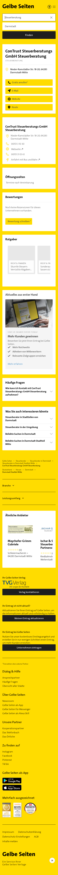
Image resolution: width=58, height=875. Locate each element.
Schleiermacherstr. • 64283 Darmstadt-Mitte (20, 548)
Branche (6, 485)
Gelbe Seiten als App (12, 705)
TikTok (5, 764)
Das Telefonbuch (10, 732)
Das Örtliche (8, 736)
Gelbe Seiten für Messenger (16, 709)
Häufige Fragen (10, 681)
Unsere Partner (12, 722)
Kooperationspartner (13, 728)
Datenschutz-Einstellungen (16, 836)
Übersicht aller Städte (13, 686)
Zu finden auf (11, 745)
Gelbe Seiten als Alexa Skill (15, 713)
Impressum (8, 832)
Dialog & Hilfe (11, 671)
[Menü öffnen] (54, 6)
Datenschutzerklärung (29, 832)
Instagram (7, 751)
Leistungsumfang (11, 498)
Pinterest (7, 759)
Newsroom (8, 701)
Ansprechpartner (11, 677)
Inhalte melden (10, 841)
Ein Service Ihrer (14, 863)
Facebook (7, 755)
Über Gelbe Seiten (13, 695)
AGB (36, 836)
